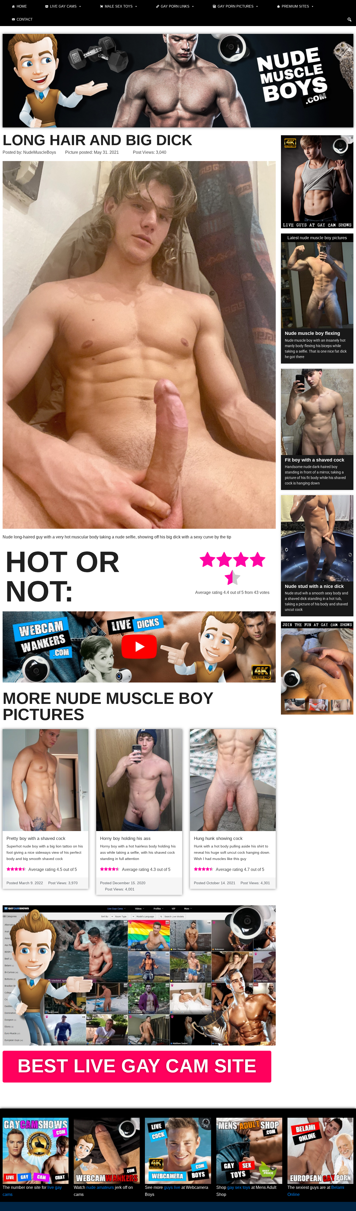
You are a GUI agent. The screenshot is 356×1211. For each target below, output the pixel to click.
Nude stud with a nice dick (314, 586)
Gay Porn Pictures (236, 6)
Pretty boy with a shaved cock (36, 838)
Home (22, 6)
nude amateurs (100, 1187)
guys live (172, 1187)
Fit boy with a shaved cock (314, 460)
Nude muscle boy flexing (312, 333)
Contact (25, 19)
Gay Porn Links (175, 6)
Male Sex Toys (119, 6)
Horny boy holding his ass (125, 838)
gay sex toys (238, 1187)
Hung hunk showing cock (218, 838)
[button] (349, 19)
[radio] (207, 560)
